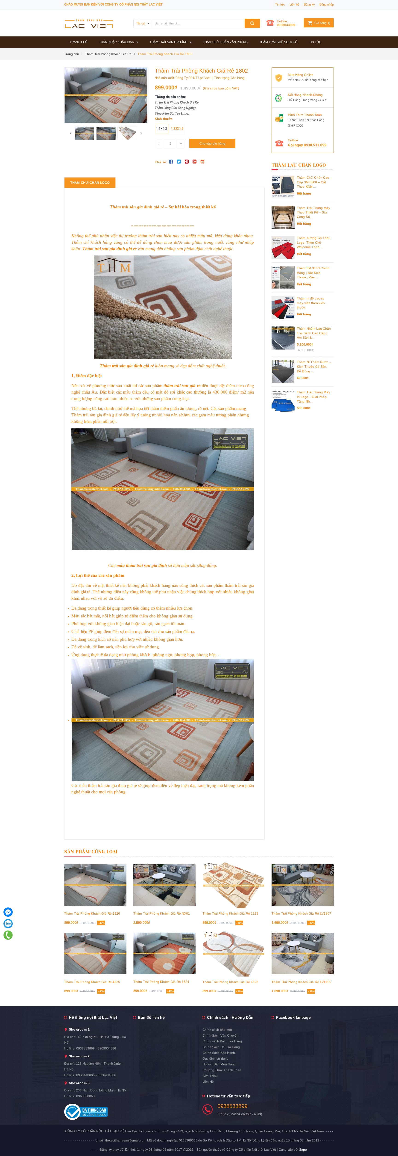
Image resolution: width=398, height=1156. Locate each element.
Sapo (303, 1149)
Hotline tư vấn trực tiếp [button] (228, 1096)
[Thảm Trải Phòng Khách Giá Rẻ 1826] (95, 885)
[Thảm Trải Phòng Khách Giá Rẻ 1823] (233, 885)
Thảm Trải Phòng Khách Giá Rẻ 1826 (92, 913)
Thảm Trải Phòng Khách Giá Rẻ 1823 (230, 913)
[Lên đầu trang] (390, 1142)
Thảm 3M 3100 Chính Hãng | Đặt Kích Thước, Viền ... (313, 272)
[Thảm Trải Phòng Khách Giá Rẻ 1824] (164, 953)
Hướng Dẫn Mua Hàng (219, 1064)
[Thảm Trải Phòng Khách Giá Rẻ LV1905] (303, 954)
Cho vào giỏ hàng (212, 143)
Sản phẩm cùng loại (91, 851)
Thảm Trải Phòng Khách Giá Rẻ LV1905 (301, 982)
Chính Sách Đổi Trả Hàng (221, 1047)
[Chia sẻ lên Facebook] (171, 161)
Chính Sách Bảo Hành (218, 1053)
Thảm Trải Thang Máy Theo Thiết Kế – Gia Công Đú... (313, 212)
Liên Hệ (208, 1081)
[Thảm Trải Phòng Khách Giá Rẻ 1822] (233, 954)
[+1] (194, 161)
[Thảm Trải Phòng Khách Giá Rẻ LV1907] (303, 885)
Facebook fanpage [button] (293, 1018)
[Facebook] (8, 912)
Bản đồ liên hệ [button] (151, 1018)
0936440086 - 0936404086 (96, 1075)
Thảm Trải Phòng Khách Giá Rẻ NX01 (161, 913)
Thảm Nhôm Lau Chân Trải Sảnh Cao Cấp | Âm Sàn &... (314, 333)
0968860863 (85, 1096)
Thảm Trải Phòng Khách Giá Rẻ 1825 (92, 982)
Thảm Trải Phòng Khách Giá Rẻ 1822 (230, 982)
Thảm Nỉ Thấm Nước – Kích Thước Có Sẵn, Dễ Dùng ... (314, 366)
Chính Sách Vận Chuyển (220, 1035)
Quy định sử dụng (215, 1058)
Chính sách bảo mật (217, 1030)
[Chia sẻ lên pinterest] (186, 161)
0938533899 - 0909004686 (96, 1048)
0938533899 (286, 25)
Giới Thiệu (210, 1076)
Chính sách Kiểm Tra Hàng (222, 1041)
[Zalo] (8, 923)
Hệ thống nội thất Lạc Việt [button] (93, 1018)
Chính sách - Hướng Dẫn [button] (230, 1018)
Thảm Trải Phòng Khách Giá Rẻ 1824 (161, 982)
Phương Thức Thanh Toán (221, 1070)
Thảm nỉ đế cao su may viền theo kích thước (311, 302)
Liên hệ (294, 4)
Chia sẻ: (161, 162)
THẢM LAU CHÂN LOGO (299, 165)
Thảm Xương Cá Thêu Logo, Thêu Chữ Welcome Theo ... (314, 242)
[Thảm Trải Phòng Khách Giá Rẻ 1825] (95, 954)
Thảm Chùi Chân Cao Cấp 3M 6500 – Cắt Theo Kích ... (313, 182)
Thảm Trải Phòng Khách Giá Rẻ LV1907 (301, 913)
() (322, 23)
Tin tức (280, 4)
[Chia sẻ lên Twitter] (179, 161)
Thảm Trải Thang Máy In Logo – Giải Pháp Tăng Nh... (313, 396)
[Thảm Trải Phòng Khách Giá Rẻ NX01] (164, 885)
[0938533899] (8, 935)
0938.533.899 (315, 145)
